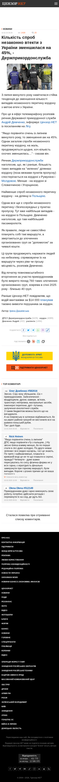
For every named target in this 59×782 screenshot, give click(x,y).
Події (4, 597)
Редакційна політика (12, 569)
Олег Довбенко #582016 (23, 391)
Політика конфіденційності (16, 564)
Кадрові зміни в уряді (13, 675)
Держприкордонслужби (27, 160)
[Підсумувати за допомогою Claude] (33, 341)
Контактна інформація (13, 542)
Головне (6, 638)
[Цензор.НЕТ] (14, 4)
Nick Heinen (16, 436)
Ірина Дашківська (19, 311)
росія (4, 698)
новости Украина (11, 573)
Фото (4, 606)
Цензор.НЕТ (48, 122)
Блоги (5, 619)
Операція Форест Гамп (13, 662)
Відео (4, 610)
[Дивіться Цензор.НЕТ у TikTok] (29, 769)
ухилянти (34, 321)
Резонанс (7, 602)
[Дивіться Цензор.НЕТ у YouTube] (24, 769)
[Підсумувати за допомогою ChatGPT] (28, 341)
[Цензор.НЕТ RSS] (49, 769)
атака (4, 715)
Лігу (28, 126)
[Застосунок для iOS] (44, 769)
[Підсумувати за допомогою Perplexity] (38, 341)
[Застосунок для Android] (39, 769)
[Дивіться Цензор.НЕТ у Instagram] (34, 769)
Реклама (6, 555)
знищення (7, 711)
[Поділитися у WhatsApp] (38, 330)
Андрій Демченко (13, 122)
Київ (4, 706)
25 (35, 33)
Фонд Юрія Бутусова (12, 551)
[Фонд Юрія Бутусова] (29, 356)
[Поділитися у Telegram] (33, 330)
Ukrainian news (10, 577)
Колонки (6, 651)
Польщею (38, 196)
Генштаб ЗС (8, 720)
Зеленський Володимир (14, 702)
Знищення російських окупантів (19, 666)
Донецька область (11, 728)
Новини (7, 29)
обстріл (6, 685)
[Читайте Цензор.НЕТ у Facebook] (10, 769)
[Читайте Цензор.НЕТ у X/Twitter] (15, 769)
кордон (46, 318)
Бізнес (5, 629)
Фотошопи (7, 615)
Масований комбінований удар (18, 679)
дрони (5, 689)
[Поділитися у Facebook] (23, 330)
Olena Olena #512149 (21, 488)
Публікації (7, 646)
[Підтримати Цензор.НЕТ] (29, 368)
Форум (5, 623)
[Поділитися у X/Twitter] (28, 330)
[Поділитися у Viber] (43, 330)
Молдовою (9, 180)
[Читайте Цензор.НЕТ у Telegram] (20, 769)
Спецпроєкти (9, 642)
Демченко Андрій (13, 321)
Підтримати (7, 547)
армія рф (6, 693)
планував (46, 300)
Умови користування (13, 560)
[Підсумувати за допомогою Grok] (43, 341)
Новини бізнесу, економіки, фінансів (21, 582)
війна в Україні (9, 724)
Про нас (6, 538)
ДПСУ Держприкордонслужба (20, 318)
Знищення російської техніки (17, 671)
